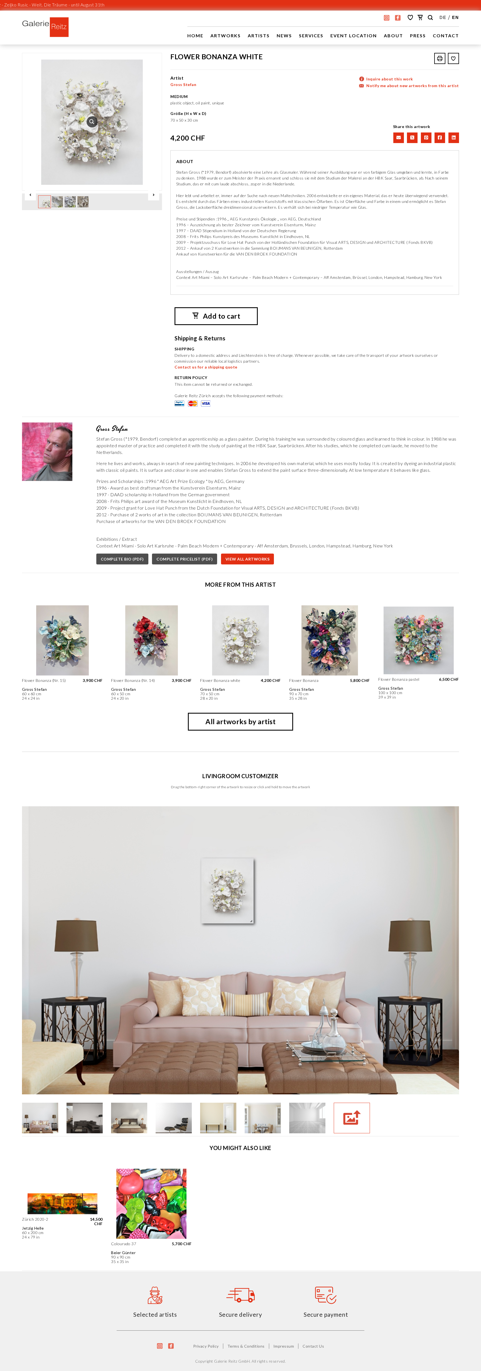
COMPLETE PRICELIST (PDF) (184, 559)
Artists (259, 35)
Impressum (283, 1346)
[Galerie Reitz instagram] (386, 18)
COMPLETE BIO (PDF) (122, 559)
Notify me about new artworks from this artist (412, 85)
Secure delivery (240, 1314)
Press (418, 35)
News (284, 35)
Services (311, 35)
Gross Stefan (183, 84)
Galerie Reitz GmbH (232, 1361)
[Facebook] (439, 137)
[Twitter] (412, 137)
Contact (446, 35)
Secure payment (326, 1314)
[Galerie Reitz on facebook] (398, 18)
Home (195, 35)
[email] (398, 137)
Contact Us (313, 1346)
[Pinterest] (426, 137)
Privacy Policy (206, 1346)
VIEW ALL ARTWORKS (247, 559)
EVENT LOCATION (353, 35)
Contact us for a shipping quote (206, 367)
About (393, 35)
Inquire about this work (389, 79)
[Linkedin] (452, 137)
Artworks (225, 35)
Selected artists (155, 1314)
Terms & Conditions (246, 1346)
